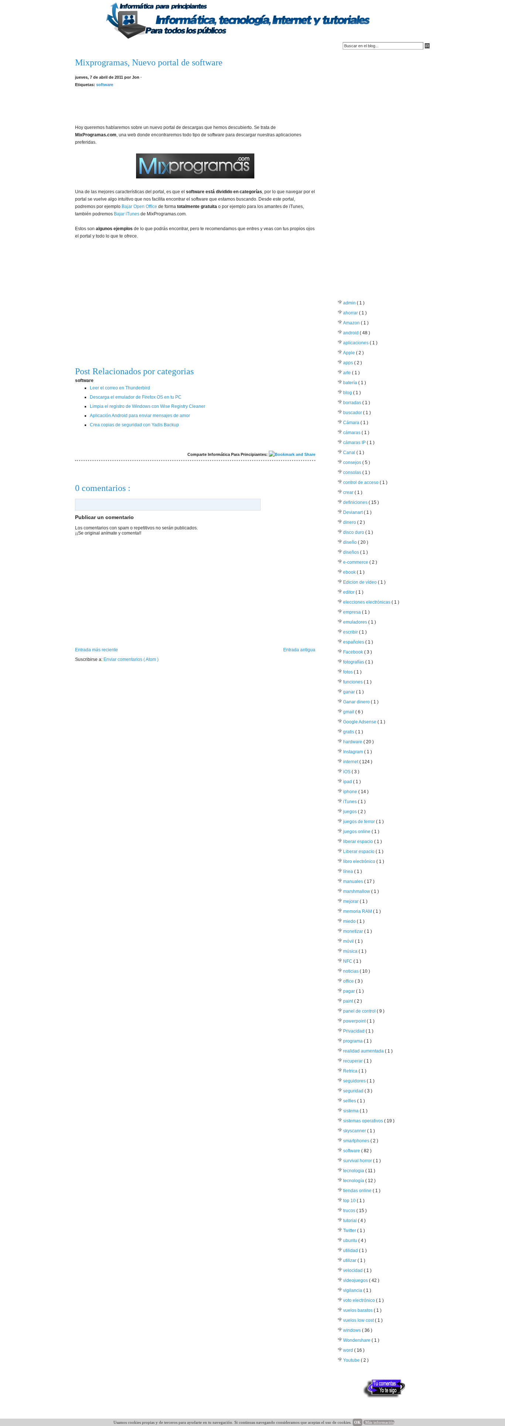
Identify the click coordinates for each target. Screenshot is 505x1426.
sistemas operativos (363, 1120)
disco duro (354, 532)
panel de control (360, 1011)
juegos (350, 811)
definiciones (356, 502)
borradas (352, 402)
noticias (351, 971)
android (351, 332)
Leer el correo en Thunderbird (120, 387)
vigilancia (353, 1290)
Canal (349, 452)
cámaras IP (355, 442)
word (348, 1350)
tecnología (354, 1180)
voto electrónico (359, 1300)
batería (350, 382)
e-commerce (356, 562)
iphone (350, 791)
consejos (352, 462)
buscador (353, 412)
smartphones (356, 1140)
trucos (349, 1210)
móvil (349, 941)
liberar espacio (358, 841)
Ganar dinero (357, 702)
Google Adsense (360, 721)
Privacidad (354, 1031)
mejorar (351, 901)
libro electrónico (359, 861)
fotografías (354, 662)
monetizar (353, 931)
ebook (350, 572)
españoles (354, 642)
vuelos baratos (358, 1310)
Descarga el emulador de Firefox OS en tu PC (136, 397)
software (104, 84)
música (351, 951)
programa (353, 1041)
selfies (350, 1100)
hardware (353, 741)
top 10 (350, 1200)
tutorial (350, 1220)
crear (349, 492)
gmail (349, 711)
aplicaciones (356, 342)
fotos (348, 672)
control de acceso (361, 482)
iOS (347, 771)
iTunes (350, 801)
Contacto (114, 46)
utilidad (351, 1250)
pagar (349, 991)
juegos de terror (359, 821)
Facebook (353, 652)
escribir (351, 632)
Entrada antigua (299, 649)
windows (352, 1330)
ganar (349, 692)
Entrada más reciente (96, 649)
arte (347, 372)
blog (348, 392)
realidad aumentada (364, 1051)
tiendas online (358, 1190)
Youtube (352, 1360)
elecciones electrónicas (367, 602)
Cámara (351, 422)
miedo (350, 921)
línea (348, 871)
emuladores (355, 622)
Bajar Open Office (139, 206)
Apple (349, 352)
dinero (350, 522)
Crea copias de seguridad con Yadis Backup (134, 424)
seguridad (354, 1091)
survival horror (358, 1160)
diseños (351, 552)
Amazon (352, 322)
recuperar (353, 1061)
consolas (352, 472)
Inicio (85, 46)
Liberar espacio (359, 851)
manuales (353, 881)
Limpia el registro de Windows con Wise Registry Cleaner (147, 406)
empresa (352, 612)
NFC (348, 961)
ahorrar (351, 312)
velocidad (353, 1270)
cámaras (352, 432)
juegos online (357, 831)
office (349, 981)
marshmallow (357, 891)
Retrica (351, 1071)
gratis (349, 731)
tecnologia (354, 1170)
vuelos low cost (359, 1320)
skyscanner (355, 1130)
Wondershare (357, 1340)
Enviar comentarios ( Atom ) (131, 659)
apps (348, 362)
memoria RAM (358, 911)
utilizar (350, 1260)
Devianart (353, 512)
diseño (350, 542)
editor (349, 592)
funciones (353, 682)
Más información (379, 1422)
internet (351, 761)
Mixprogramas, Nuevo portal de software (149, 62)
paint (348, 1001)
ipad (348, 781)
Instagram (353, 751)
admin (350, 303)
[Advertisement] (195, 105)
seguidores (355, 1081)
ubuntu (350, 1240)
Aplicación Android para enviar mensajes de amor (140, 415)
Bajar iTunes (126, 213)
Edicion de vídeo (360, 582)
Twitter (350, 1230)
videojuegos (356, 1280)
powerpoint (355, 1021)
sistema (351, 1110)
